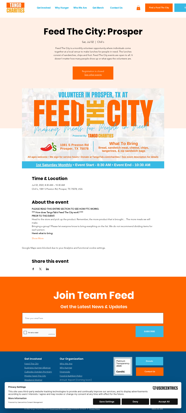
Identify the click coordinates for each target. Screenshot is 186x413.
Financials (65, 371)
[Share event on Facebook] (33, 269)
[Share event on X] (40, 269)
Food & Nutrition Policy (71, 375)
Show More (38, 238)
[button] (44, 8)
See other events (93, 74)
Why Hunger (66, 367)
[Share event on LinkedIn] (47, 269)
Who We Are (66, 363)
